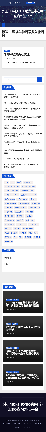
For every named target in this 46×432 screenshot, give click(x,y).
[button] (42, 25)
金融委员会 (9, 241)
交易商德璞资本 (23, 203)
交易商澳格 (9, 212)
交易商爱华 (19, 212)
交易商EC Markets (28, 186)
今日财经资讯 (9, 220)
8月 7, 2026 (11, 382)
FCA (12, 182)
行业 (15, 237)
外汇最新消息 (21, 224)
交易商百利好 (9, 216)
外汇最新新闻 (9, 224)
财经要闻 (37, 237)
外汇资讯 (17, 423)
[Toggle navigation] (23, 25)
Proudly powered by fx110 (15, 420)
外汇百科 (8, 229)
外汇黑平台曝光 (27, 229)
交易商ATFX (28, 182)
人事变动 (29, 216)
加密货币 (20, 220)
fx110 (37, 420)
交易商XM (32, 199)
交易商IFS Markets (11, 191)
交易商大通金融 (10, 203)
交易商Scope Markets (29, 195)
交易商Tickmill (10, 199)
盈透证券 (8, 237)
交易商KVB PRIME (27, 191)
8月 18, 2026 (11, 309)
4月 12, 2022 (10, 59)
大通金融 (23, 233)
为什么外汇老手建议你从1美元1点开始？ (20, 103)
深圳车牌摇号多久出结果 (17, 54)
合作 (32, 220)
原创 (27, 220)
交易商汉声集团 (34, 207)
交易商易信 (9, 207)
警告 (20, 237)
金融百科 (7, 50)
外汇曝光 (16, 299)
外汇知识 (17, 229)
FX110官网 (6, 423)
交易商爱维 (29, 212)
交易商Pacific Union (12, 195)
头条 (30, 233)
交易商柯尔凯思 (20, 207)
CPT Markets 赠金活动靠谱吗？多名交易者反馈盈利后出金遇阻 (22, 305)
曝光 (36, 233)
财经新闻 (28, 237)
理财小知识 (8, 258)
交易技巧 (20, 216)
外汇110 (7, 264)
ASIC (6, 182)
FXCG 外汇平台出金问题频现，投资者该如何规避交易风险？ (22, 353)
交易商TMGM (22, 199)
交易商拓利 (36, 203)
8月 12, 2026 (11, 358)
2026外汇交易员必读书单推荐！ (17, 159)
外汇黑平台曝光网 (11, 233)
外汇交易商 (9, 299)
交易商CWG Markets (12, 186)
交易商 (19, 182)
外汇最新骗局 (33, 224)
